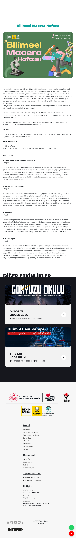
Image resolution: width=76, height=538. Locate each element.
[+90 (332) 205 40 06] (71, 527)
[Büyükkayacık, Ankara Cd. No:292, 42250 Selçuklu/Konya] (71, 533)
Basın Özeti (27, 459)
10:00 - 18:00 (33, 480)
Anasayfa (26, 429)
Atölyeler (26, 441)
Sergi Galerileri (28, 438)
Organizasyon (28, 468)
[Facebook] (11, 522)
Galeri (25, 465)
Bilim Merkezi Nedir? (31, 432)
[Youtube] (19, 522)
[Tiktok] (23, 522)
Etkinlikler (27, 444)
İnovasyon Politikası (31, 435)
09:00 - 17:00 (32, 478)
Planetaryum (28, 446)
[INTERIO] (15, 529)
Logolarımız (27, 462)
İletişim (26, 449)
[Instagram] (8, 522)
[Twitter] (15, 522)
